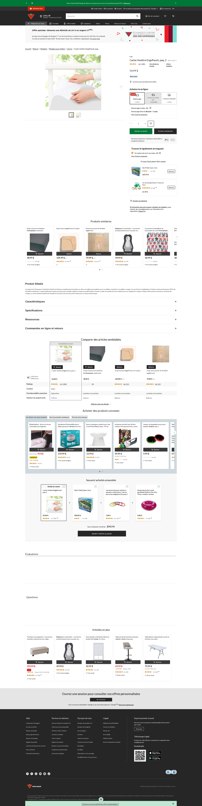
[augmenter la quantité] (131, 123)
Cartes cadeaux (56, 738)
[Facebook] (27, 773)
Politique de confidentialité (110, 723)
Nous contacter (30, 749)
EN (173, 8)
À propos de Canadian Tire (84, 723)
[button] (137, 16)
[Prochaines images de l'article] (121, 87)
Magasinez (126, 3)
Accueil (28, 49)
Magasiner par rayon (37, 23)
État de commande (31, 731)
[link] (138, 64)
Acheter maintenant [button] (165, 131)
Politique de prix (107, 738)
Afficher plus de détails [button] (100, 404)
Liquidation (87, 23)
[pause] (32, 3)
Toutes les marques (83, 738)
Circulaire (55, 23)
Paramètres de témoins (32, 753)
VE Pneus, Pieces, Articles (59, 731)
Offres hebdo (71, 23)
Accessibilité (106, 734)
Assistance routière (57, 734)
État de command (153, 16)
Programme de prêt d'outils (59, 749)
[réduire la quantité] (145, 123)
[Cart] (173, 16)
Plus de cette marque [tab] (79, 417)
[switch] (30, 377)
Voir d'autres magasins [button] (139, 114)
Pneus (107, 23)
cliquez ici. (142, 211)
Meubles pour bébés (57, 49)
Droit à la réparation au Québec (111, 742)
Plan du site (106, 731)
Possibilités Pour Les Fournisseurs (87, 757)
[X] (31, 773)
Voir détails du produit (154, 65)
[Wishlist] (165, 16)
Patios (98, 23)
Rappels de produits (31, 742)
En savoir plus (139, 746)
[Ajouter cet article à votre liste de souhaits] (151, 124)
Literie (69, 49)
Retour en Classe (120, 23)
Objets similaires (169, 65)
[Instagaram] (36, 773)
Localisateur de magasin (33, 723)
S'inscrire (139, 729)
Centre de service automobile (60, 727)
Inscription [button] (109, 8)
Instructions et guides (58, 753)
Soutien (119, 8)
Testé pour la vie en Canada (85, 742)
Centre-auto (146, 23)
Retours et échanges (32, 738)
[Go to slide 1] (71, 114)
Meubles (43, 49)
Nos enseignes (81, 731)
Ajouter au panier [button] (141, 131)
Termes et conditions (109, 727)
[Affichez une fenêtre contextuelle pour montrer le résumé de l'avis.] (156, 188)
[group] (41, 457)
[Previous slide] (26, 3)
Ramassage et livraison (32, 734)
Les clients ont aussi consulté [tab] (36, 417)
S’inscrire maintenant (126, 705)
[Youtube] (40, 773)
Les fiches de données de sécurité (35, 746)
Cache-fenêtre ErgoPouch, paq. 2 (148, 60)
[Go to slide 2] (78, 114)
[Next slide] (176, 3)
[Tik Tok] (49, 773)
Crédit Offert (97, 8)
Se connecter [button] (166, 8)
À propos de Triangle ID (83, 727)
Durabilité (80, 749)
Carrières (80, 734)
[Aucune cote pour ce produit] (87, 384)
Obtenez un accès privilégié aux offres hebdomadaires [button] (100, 804)
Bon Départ (80, 746)
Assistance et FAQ (31, 727)
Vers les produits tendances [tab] (59, 417)
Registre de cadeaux (57, 742)
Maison (36, 49)
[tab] (137, 98)
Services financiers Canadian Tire (61, 723)
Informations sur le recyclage (85, 753)
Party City (134, 23)
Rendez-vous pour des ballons (60, 746)
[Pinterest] (44, 773)
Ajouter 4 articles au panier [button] (102, 534)
